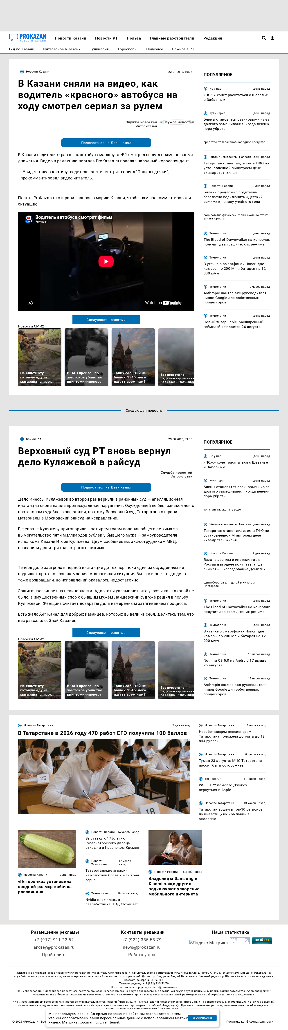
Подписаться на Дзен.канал (106, 143)
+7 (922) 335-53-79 (142, 939)
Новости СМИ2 (31, 326)
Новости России (221, 186)
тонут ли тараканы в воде (222, 509)
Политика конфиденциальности (249, 1021)
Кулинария (217, 113)
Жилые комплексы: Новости (230, 157)
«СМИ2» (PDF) (149, 1008)
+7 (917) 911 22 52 (54, 939)
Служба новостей (141, 122)
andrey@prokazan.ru (54, 947)
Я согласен (202, 1018)
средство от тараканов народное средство (234, 142)
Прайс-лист (54, 954)
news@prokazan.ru (142, 947)
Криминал (33, 439)
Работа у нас (141, 954)
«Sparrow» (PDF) (171, 1008)
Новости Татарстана (38, 725)
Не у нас (215, 88)
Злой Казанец (62, 620)
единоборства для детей (221, 582)
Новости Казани (38, 71)
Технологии (217, 233)
